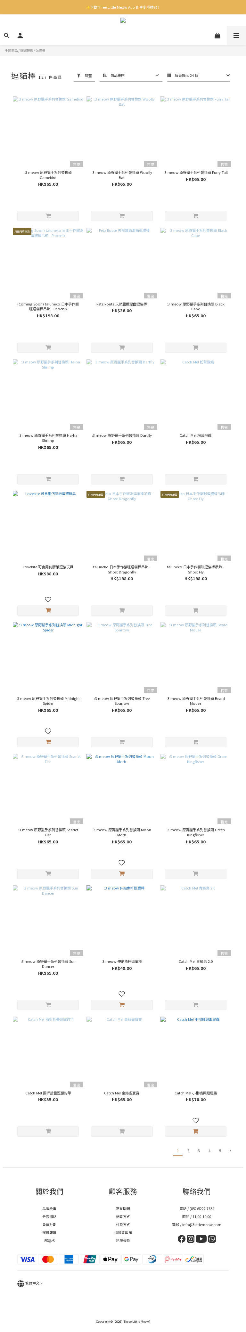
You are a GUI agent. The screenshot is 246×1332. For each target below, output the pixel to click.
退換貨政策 (123, 1232)
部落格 (49, 1240)
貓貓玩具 (26, 50)
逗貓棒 (40, 50)
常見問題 (123, 1208)
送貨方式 (123, 1216)
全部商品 (11, 50)
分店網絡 (49, 1216)
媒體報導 (49, 1232)
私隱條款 (123, 1240)
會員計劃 (49, 1224)
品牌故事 (49, 1208)
